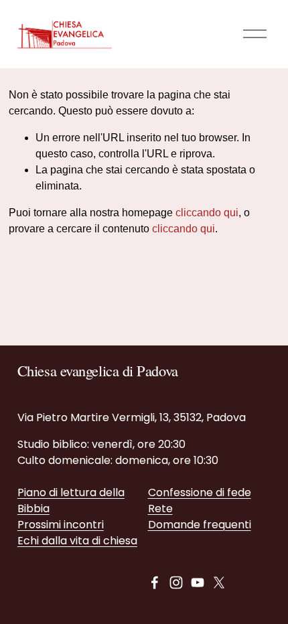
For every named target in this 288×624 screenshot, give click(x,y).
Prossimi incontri (60, 524)
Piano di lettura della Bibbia (71, 500)
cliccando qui (206, 212)
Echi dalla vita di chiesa (77, 540)
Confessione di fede (199, 492)
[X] (219, 582)
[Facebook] (154, 582)
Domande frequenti (199, 524)
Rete (160, 508)
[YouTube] (197, 582)
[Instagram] (176, 582)
